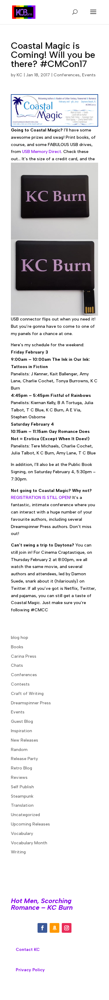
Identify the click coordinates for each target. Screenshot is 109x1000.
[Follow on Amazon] (54, 928)
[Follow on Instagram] (66, 928)
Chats (17, 665)
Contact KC (28, 949)
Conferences (67, 75)
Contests (20, 684)
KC (19, 75)
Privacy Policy (30, 969)
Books (17, 647)
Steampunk (22, 796)
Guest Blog (22, 721)
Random (19, 749)
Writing (18, 852)
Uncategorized (25, 814)
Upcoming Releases (30, 824)
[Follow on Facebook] (42, 928)
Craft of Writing (27, 693)
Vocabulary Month (29, 843)
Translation (22, 805)
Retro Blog (21, 768)
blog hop (19, 637)
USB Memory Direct (41, 151)
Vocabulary (22, 833)
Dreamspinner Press (31, 703)
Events (89, 75)
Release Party (24, 758)
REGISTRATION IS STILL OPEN (40, 497)
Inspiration (21, 730)
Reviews (19, 777)
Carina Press (23, 656)
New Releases (24, 740)
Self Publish (22, 786)
